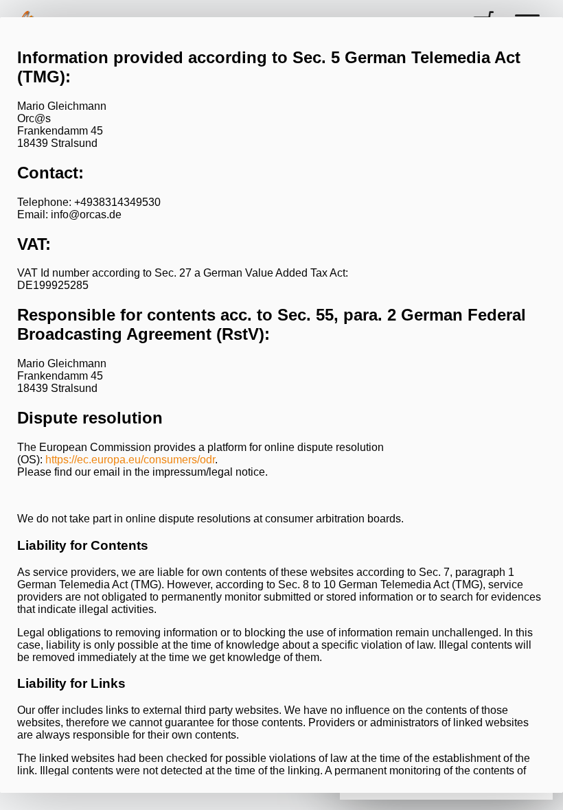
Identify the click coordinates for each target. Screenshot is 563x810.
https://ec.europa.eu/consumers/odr (130, 459)
